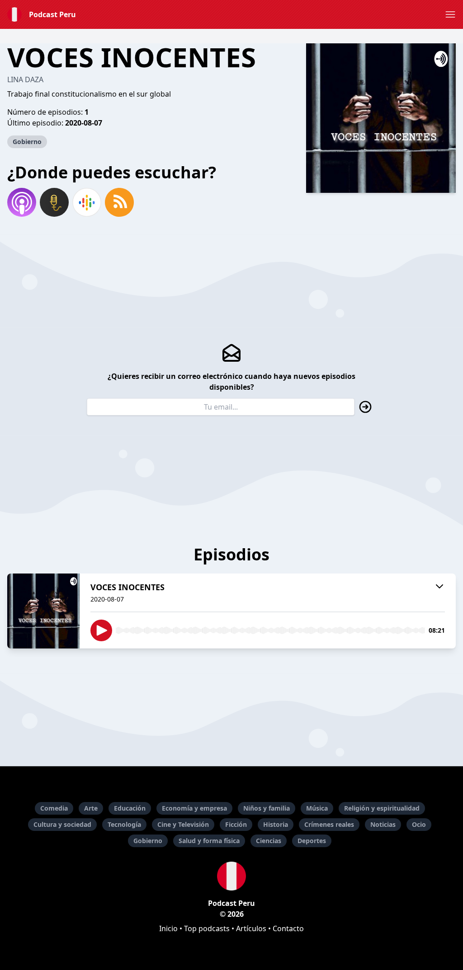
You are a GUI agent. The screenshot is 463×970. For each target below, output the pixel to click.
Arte (91, 808)
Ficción (236, 824)
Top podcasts (207, 928)
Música (317, 808)
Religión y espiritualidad (382, 808)
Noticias (383, 824)
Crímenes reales (329, 824)
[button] (450, 14)
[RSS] (119, 202)
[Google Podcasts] (87, 202)
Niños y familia (266, 808)
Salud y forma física (209, 840)
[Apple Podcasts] (21, 202)
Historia (275, 824)
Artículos (251, 928)
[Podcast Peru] (231, 876)
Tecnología (124, 824)
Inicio (168, 928)
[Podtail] (54, 202)
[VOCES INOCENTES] (43, 611)
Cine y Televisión (183, 824)
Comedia (54, 808)
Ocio (419, 824)
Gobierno (27, 141)
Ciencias (268, 840)
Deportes (312, 840)
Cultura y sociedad (62, 824)
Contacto (288, 928)
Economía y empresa (194, 808)
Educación (130, 808)
